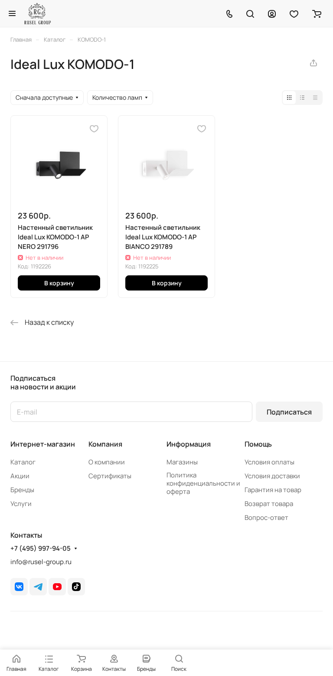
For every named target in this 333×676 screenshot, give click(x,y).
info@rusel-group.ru (41, 561)
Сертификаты (109, 475)
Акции (19, 475)
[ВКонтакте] (19, 586)
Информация (188, 444)
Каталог (23, 462)
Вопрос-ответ (266, 517)
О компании (106, 462)
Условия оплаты (269, 462)
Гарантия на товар (273, 489)
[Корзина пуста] (316, 13)
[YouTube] (57, 586)
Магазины (182, 462)
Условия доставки (272, 475)
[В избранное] (94, 128)
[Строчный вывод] (302, 97)
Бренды (22, 489)
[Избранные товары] (294, 13)
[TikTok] (76, 586)
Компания (105, 444)
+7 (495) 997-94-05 (40, 548)
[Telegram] (38, 586)
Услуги (21, 503)
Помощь (258, 444)
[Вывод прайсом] (315, 97)
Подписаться (289, 412)
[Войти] (272, 13)
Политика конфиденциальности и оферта (203, 483)
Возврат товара (269, 503)
